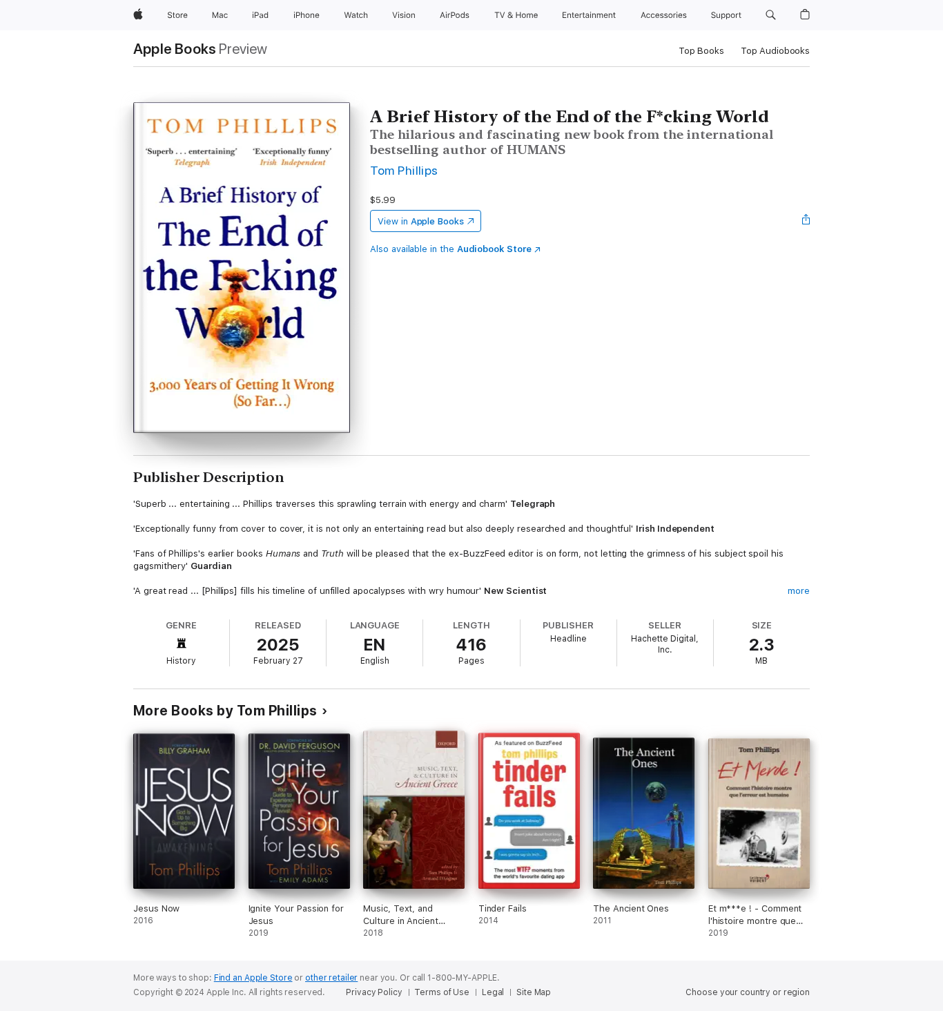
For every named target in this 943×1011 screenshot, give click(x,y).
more (799, 591)
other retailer (331, 978)
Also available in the (451, 249)
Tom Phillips (404, 170)
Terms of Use (441, 992)
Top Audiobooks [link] (775, 51)
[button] (770, 15)
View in (421, 221)
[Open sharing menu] (806, 221)
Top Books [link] (701, 51)
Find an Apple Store (253, 978)
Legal (493, 992)
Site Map (533, 992)
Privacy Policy (374, 992)
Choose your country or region (748, 992)
